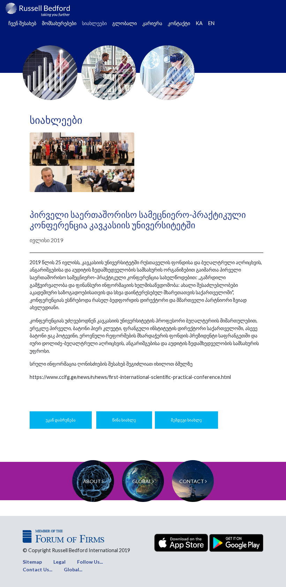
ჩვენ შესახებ (22, 23)
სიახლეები (94, 23)
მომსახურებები (59, 23)
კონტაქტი (179, 23)
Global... (73, 569)
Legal (59, 562)
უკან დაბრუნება (61, 420)
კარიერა (152, 23)
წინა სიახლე (124, 420)
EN (211, 23)
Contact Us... (37, 569)
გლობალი (124, 23)
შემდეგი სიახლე (186, 420)
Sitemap (32, 562)
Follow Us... (90, 562)
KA (199, 23)
